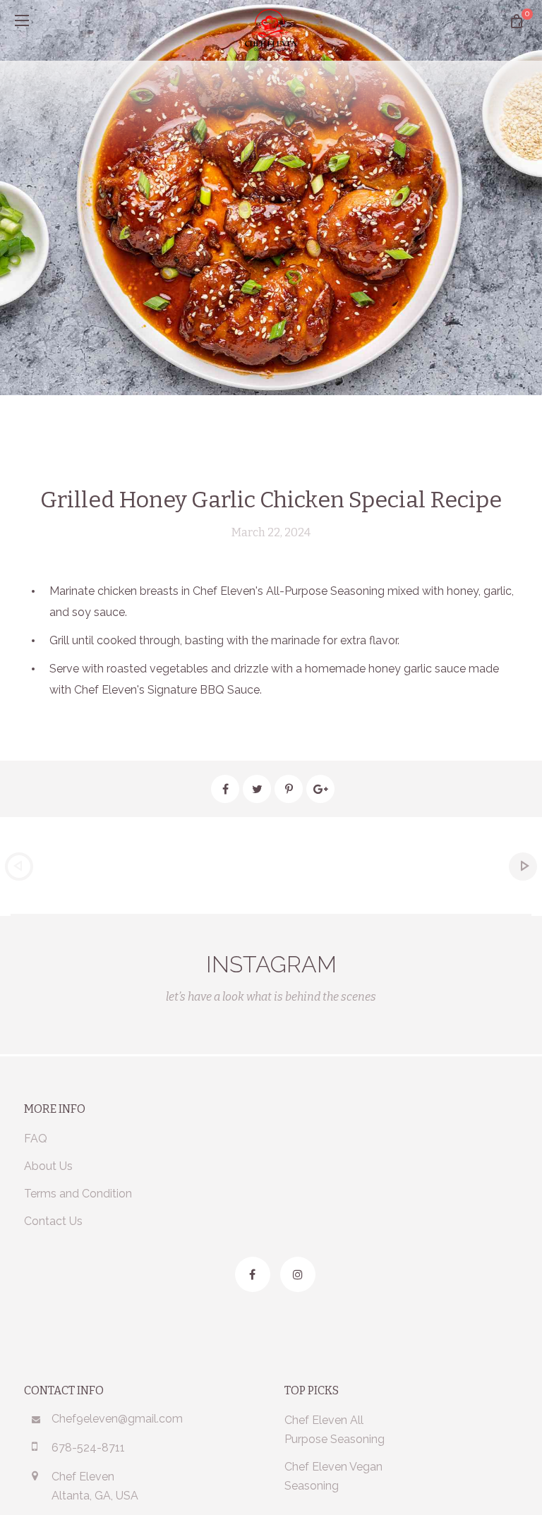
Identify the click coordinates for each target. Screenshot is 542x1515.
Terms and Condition (78, 1193)
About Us (48, 1166)
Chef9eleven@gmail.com (117, 1418)
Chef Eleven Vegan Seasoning (333, 1476)
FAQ (35, 1138)
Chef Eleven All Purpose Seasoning (334, 1429)
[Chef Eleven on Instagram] (297, 1274)
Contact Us (53, 1221)
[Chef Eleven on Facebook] (252, 1274)
